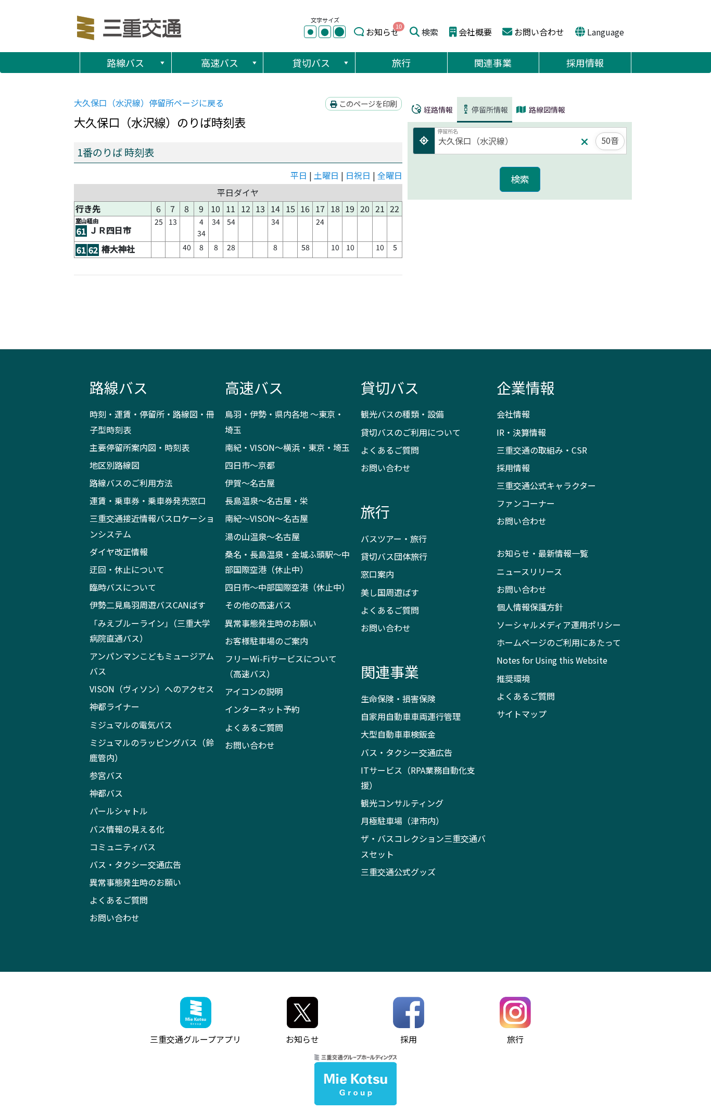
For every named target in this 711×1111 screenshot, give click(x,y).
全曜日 (389, 175)
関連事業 (493, 62)
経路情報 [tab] (437, 109)
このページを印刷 (367, 103)
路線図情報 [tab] (546, 109)
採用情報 (585, 62)
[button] (162, 62)
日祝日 (358, 175)
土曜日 (326, 175)
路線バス (125, 62)
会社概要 (475, 32)
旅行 (401, 62)
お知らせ (382, 32)
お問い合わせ (539, 32)
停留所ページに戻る (149, 102)
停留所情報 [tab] (490, 109)
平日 (298, 175)
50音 (610, 140)
